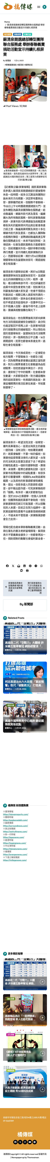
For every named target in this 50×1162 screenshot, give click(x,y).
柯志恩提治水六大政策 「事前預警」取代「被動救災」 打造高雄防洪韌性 (24, 685)
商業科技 (10, 1070)
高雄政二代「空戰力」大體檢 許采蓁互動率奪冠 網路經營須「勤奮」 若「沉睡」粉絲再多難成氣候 (24, 648)
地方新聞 (7, 34)
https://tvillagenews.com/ (15, 860)
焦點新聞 (17, 34)
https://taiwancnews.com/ (15, 848)
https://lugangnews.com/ (14, 843)
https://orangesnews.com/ (15, 854)
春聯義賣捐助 (11, 65)
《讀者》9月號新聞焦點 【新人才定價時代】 (18, 1053)
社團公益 (27, 34)
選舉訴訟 (29, 65)
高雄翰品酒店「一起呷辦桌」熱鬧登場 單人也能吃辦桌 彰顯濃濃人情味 (20, 1019)
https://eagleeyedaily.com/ (15, 820)
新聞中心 (8, 650)
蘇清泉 (21, 65)
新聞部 (28, 604)
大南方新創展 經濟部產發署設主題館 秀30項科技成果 (20, 1089)
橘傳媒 (25, 1134)
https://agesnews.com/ (13, 837)
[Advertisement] (25, 126)
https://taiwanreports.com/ (15, 814)
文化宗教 (10, 1035)
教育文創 (10, 705)
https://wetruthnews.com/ (15, 831)
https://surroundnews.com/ (15, 825)
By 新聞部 (7, 60)
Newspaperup (18, 1157)
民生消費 (10, 999)
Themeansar (33, 1157)
